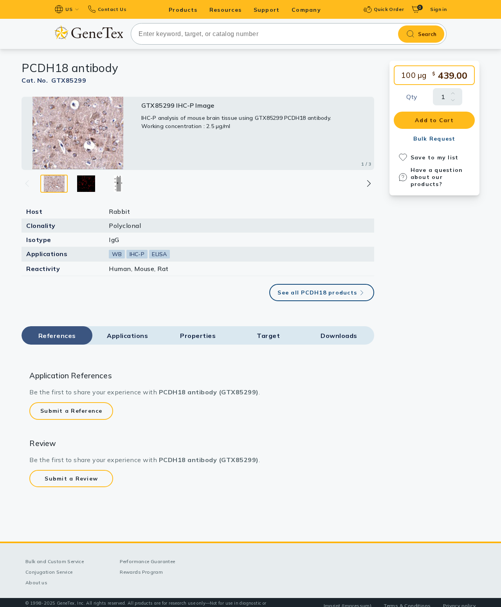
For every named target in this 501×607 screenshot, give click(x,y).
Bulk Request (434, 138)
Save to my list (435, 157)
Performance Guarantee (147, 561)
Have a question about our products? (437, 177)
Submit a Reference (71, 410)
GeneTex (88, 32)
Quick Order (389, 9)
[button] (368, 183)
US (68, 9)
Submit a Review (71, 478)
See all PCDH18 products (317, 292)
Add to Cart (434, 120)
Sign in (438, 9)
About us (36, 582)
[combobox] (289, 34)
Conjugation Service (49, 572)
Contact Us (112, 9)
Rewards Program (141, 572)
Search (427, 34)
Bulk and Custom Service (54, 561)
